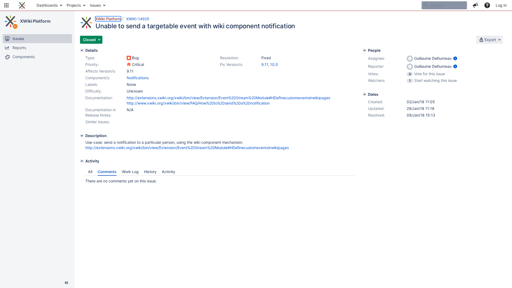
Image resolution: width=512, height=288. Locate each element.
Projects (74, 5)
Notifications (138, 77)
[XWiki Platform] (10, 21)
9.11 (264, 64)
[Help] (487, 5)
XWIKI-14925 (137, 19)
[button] (6, 5)
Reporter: (376, 66)
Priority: (92, 64)
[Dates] (364, 94)
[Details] (82, 50)
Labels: (91, 84)
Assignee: (376, 58)
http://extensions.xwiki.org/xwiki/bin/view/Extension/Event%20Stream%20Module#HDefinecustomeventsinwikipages (228, 97)
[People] (364, 50)
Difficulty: (93, 91)
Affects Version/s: (100, 71)
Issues (95, 5)
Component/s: (97, 77)
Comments (107, 171)
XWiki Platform (35, 21)
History (150, 171)
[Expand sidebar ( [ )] (66, 283)
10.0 (274, 64)
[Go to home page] (22, 5)
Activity (168, 171)
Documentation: (99, 97)
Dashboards (47, 5)
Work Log (130, 171)
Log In (501, 5)
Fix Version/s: (231, 64)
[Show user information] (455, 58)
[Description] (82, 136)
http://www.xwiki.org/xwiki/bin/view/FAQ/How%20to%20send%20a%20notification (198, 103)
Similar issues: (97, 121)
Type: (90, 57)
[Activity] (82, 161)
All (90, 171)
